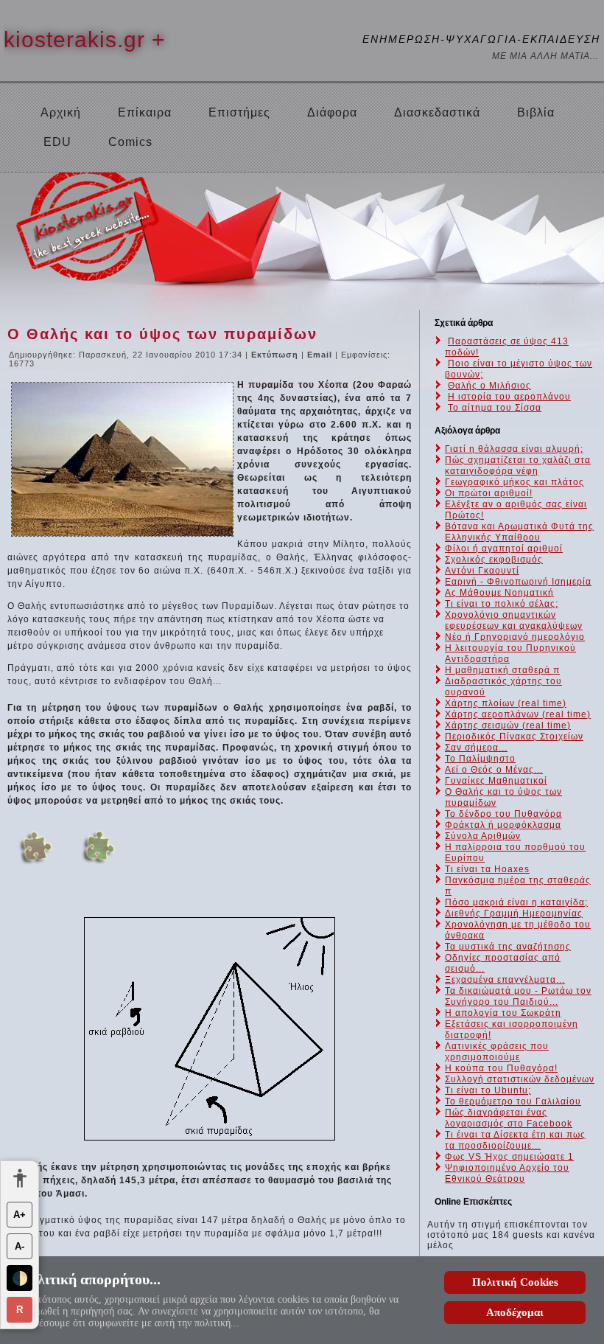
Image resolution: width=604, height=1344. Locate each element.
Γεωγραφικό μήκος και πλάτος (514, 482)
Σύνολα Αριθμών (483, 836)
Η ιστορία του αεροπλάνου (509, 396)
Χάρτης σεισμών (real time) (508, 725)
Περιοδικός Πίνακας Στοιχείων (514, 736)
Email (321, 354)
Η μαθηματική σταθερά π (502, 670)
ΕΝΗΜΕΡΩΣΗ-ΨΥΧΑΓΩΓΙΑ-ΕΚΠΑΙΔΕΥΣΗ (481, 39)
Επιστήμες (239, 112)
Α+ (19, 1214)
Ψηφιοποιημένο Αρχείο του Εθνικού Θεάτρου (507, 1173)
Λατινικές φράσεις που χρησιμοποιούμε (497, 1051)
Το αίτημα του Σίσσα (494, 408)
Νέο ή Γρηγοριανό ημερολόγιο (515, 637)
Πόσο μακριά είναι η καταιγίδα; (516, 902)
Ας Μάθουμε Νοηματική (499, 593)
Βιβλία (536, 112)
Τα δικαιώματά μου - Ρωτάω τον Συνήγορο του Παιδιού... (518, 996)
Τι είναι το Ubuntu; (488, 1090)
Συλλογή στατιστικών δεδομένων (519, 1079)
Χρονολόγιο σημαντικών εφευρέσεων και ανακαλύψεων (514, 620)
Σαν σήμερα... (476, 747)
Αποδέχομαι (515, 1312)
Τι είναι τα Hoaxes (487, 869)
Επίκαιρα (145, 112)
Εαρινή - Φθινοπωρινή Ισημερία (518, 582)
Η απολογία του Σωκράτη (503, 1013)
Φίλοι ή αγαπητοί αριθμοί (504, 548)
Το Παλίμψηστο (480, 758)
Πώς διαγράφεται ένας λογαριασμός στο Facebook (508, 1118)
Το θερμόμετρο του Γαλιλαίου (513, 1101)
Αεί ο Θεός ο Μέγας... (494, 770)
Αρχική (61, 112)
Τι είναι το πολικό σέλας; (501, 604)
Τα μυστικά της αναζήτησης (508, 946)
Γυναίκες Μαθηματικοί (496, 781)
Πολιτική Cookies (515, 1282)
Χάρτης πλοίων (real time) (505, 703)
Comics (130, 142)
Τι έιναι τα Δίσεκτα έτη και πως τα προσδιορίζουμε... (515, 1140)
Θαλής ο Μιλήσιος (489, 385)
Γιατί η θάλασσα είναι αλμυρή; (514, 449)
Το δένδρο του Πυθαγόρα (503, 814)
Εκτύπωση (276, 354)
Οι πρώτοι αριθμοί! (489, 493)
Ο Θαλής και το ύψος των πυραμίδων (162, 334)
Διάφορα (332, 112)
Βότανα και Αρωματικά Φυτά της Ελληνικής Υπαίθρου (519, 532)
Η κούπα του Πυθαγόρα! (501, 1068)
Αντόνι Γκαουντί (482, 570)
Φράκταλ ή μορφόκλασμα (503, 825)
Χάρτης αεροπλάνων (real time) (518, 714)
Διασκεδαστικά (437, 112)
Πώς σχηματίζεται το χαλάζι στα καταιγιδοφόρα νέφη (518, 465)
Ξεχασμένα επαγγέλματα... (505, 980)
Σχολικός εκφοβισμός (494, 559)
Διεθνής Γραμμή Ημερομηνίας (514, 913)
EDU (57, 142)
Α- (19, 1246)
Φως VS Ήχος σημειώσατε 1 (509, 1157)
